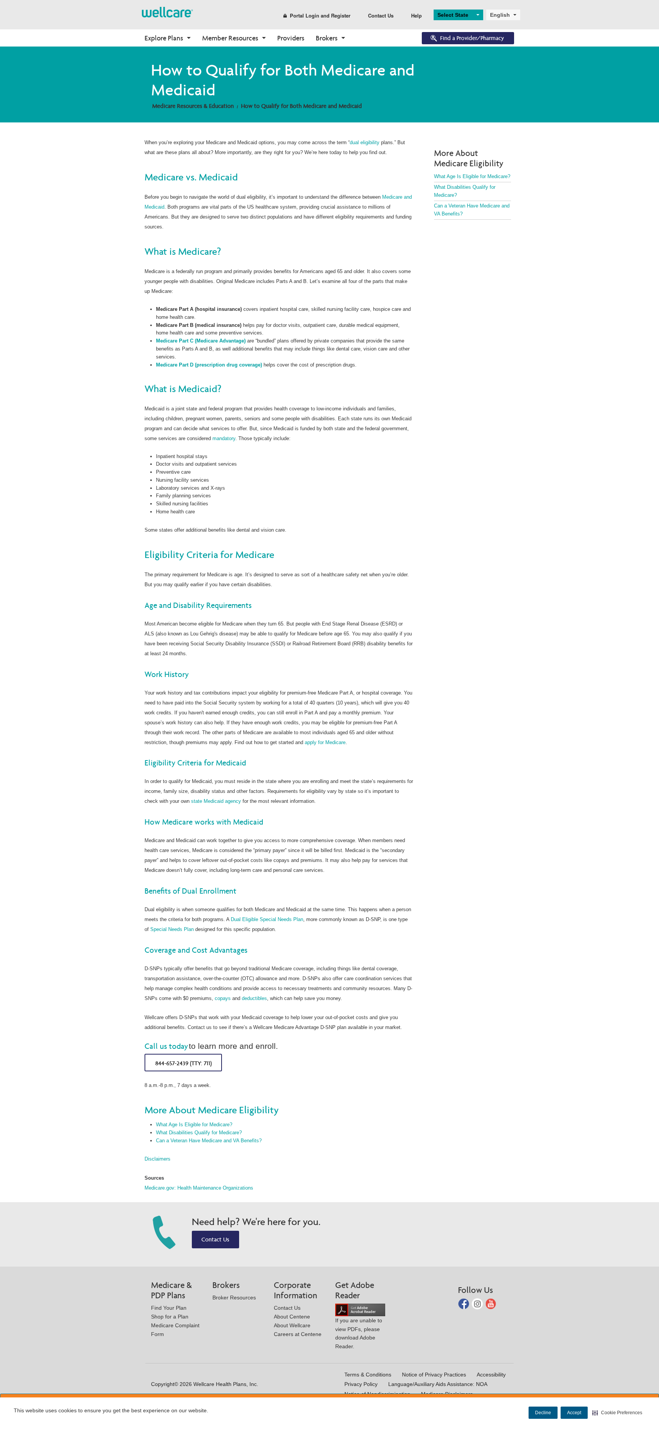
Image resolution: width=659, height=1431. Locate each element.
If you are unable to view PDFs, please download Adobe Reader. (358, 1333)
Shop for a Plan (169, 1317)
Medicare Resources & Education (193, 105)
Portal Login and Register (320, 15)
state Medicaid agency (216, 801)
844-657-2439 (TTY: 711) (183, 1063)
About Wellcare (292, 1325)
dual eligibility (364, 142)
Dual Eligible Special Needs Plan (267, 919)
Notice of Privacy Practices (434, 1375)
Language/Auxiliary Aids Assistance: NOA (437, 1384)
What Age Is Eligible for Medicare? (194, 1124)
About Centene (292, 1317)
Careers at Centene (297, 1334)
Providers (290, 38)
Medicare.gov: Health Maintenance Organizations (199, 1188)
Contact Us (381, 15)
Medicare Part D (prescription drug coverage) (209, 365)
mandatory (223, 438)
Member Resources (230, 38)
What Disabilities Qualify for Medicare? (199, 1132)
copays (223, 998)
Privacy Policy (361, 1384)
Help (416, 15)
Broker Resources (234, 1297)
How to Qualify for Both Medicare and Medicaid (301, 105)
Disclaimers (157, 1159)
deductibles (254, 998)
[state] (167, 11)
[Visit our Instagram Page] (478, 1303)
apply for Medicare (325, 742)
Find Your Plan (168, 1308)
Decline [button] (543, 1412)
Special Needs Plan (172, 929)
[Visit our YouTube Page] (491, 1303)
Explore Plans (164, 38)
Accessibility (491, 1375)
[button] (617, 1413)
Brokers (327, 38)
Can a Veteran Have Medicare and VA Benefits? (209, 1140)
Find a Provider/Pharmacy (472, 38)
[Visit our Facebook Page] (464, 1303)
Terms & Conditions (367, 1375)
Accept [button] (574, 1412)
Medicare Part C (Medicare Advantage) (201, 341)
